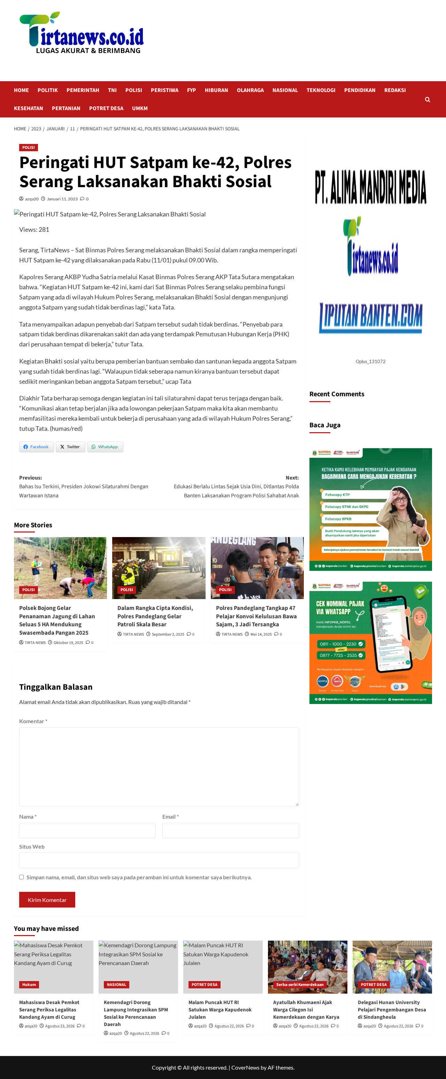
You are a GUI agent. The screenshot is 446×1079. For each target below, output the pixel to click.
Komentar (33, 721)
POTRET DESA (106, 108)
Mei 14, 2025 (261, 634)
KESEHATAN (28, 108)
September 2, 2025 (168, 634)
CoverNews (245, 1067)
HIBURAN (216, 90)
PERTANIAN (66, 108)
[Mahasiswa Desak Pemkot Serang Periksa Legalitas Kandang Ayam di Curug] (53, 967)
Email (170, 816)
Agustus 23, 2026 (60, 1026)
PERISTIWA (164, 90)
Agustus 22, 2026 (144, 1033)
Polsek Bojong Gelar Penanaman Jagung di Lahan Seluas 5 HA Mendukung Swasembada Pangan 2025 (57, 620)
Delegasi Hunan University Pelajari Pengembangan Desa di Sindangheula (392, 1010)
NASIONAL (285, 90)
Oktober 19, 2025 (68, 643)
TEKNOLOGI (321, 90)
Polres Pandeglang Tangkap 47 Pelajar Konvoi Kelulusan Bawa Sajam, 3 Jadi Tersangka (256, 616)
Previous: (83, 486)
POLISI (133, 90)
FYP (191, 90)
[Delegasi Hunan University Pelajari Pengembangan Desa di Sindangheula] (392, 967)
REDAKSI (395, 90)
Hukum (29, 985)
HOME (21, 90)
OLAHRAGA (250, 90)
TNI (112, 90)
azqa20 (32, 198)
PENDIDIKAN (360, 90)
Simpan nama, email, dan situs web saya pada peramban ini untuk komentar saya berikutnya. (139, 877)
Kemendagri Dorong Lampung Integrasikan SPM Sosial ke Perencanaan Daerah (136, 1013)
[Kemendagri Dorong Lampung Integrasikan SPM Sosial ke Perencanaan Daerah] (138, 967)
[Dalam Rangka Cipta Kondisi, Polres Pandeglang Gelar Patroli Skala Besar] (158, 568)
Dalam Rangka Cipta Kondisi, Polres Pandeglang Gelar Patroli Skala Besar (155, 616)
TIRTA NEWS (35, 643)
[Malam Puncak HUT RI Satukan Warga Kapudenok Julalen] (223, 967)
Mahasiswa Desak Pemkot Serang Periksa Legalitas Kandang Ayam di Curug (49, 1010)
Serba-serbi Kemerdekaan (300, 985)
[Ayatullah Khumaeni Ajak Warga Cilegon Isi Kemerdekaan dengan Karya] (307, 967)
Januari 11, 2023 (62, 198)
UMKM (140, 108)
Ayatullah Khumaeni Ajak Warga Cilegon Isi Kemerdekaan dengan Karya (306, 1010)
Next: (236, 486)
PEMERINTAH (83, 90)
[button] (427, 99)
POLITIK (48, 90)
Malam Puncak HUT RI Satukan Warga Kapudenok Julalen (220, 1010)
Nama (28, 816)
